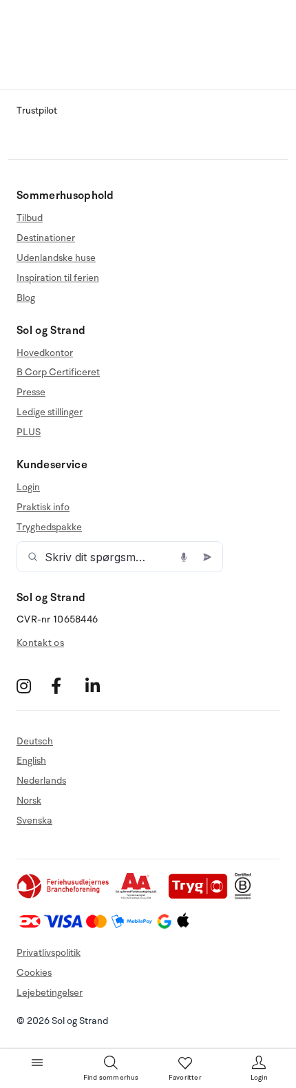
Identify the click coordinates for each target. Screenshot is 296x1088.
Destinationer (46, 237)
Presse (31, 392)
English (31, 760)
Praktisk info (43, 507)
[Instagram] (32, 686)
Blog (26, 297)
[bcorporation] (246, 896)
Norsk (29, 800)
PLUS (29, 432)
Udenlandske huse (56, 257)
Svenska (34, 820)
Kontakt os (40, 642)
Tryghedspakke (49, 527)
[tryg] (201, 896)
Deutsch (35, 741)
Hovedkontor (45, 353)
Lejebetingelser (50, 992)
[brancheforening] (64, 896)
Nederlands (41, 780)
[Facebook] (66, 686)
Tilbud (30, 218)
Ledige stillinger (50, 412)
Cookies (34, 972)
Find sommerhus (111, 1077)
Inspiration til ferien (58, 277)
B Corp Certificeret (58, 372)
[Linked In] (100, 686)
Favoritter (185, 1077)
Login (28, 487)
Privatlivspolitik (49, 952)
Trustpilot (37, 110)
